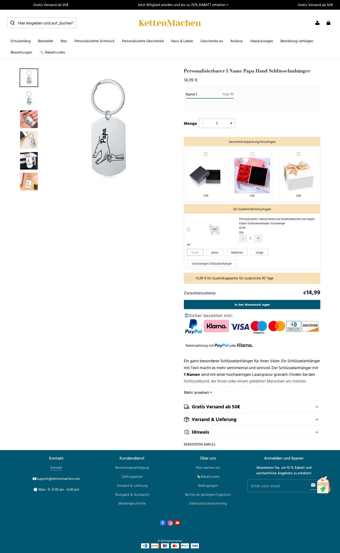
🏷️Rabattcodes (207, 476)
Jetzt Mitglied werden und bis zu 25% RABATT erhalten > (183, 4)
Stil (189, 244)
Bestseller (45, 41)
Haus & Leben (182, 41)
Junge (259, 252)
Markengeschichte (132, 503)
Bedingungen (208, 485)
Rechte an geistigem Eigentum (208, 494)
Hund (195, 252)
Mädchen (237, 252)
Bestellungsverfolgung (132, 467)
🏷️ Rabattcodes (52, 52)
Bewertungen (21, 52)
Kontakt (56, 467)
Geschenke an (212, 41)
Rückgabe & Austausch (132, 494)
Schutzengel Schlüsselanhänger (212, 263)
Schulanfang (21, 41)
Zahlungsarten (132, 476)
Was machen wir (208, 467)
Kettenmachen (174, 541)
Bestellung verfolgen (297, 41)
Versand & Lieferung (132, 485)
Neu (64, 41)
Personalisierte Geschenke (143, 41)
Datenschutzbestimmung (208, 503)
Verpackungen (261, 41)
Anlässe (236, 41)
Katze (214, 252)
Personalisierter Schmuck (94, 41)
